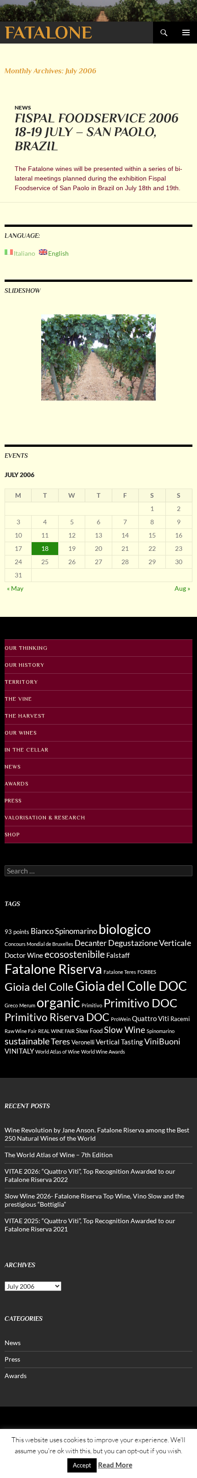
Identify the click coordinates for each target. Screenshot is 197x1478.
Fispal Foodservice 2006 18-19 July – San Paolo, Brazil (97, 132)
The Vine (18, 699)
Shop (12, 834)
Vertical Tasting (119, 1042)
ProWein (121, 1019)
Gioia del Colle (39, 986)
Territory (21, 682)
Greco (11, 1005)
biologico (124, 929)
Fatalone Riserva (53, 969)
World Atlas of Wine (57, 1052)
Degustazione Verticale (149, 943)
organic (58, 1002)
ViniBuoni (162, 1041)
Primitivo (92, 1005)
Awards (16, 783)
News (23, 107)
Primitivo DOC (140, 1003)
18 (45, 548)
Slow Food (89, 1030)
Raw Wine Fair (21, 1031)
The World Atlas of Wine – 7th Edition (59, 1155)
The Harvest (25, 716)
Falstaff (118, 955)
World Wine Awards (103, 1052)
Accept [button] (82, 1465)
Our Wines (21, 733)
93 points (17, 931)
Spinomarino (161, 1031)
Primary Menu (186, 33)
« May (15, 588)
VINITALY (19, 1051)
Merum (27, 1005)
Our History (24, 665)
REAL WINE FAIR (56, 1031)
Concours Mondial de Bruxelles (39, 944)
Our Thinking (26, 648)
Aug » (182, 588)
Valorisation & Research (45, 817)
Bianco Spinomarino (64, 931)
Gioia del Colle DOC (131, 986)
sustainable (27, 1040)
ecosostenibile (74, 954)
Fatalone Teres (120, 972)
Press (13, 800)
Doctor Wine (24, 955)
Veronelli (82, 1042)
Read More (115, 1465)
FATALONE (48, 32)
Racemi (180, 1018)
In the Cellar (27, 750)
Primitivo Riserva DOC (57, 1017)
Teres (60, 1041)
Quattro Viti (150, 1018)
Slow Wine (124, 1029)
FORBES (146, 972)
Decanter (91, 943)
